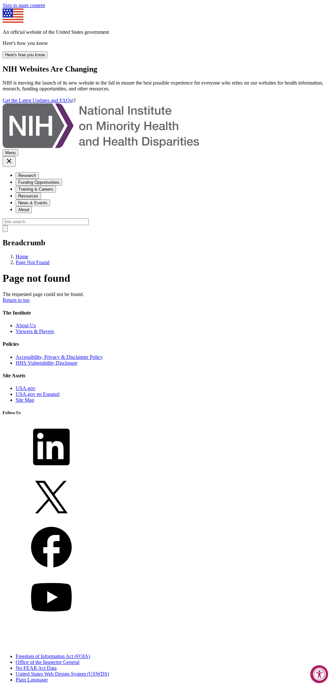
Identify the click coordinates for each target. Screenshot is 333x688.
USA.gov (25, 388)
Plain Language (32, 679)
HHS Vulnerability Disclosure (46, 363)
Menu (10, 152)
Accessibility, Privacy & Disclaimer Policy (59, 357)
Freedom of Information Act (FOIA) (53, 656)
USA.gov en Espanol (38, 394)
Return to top (16, 300)
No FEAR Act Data (36, 668)
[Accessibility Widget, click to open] (319, 674)
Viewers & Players (35, 331)
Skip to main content (24, 5)
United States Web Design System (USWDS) (62, 674)
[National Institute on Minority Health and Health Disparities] (101, 146)
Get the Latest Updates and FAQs (37, 100)
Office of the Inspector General (47, 662)
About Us (26, 325)
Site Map (25, 400)
